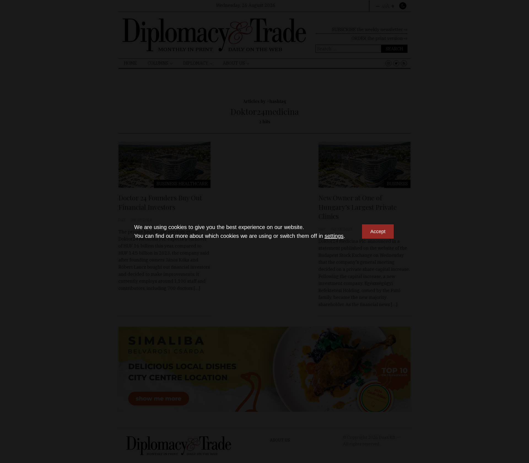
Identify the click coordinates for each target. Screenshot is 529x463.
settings (334, 236)
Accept (377, 231)
